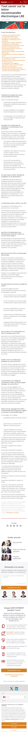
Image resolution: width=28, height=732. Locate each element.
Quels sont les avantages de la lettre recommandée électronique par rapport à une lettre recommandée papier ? (13, 69)
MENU (25, 2)
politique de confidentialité (11, 719)
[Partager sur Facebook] (8, 525)
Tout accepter (14, 723)
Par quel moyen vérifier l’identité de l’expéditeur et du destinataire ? (12, 43)
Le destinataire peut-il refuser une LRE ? (13, 45)
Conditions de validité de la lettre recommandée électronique (11, 35)
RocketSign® (10, 632)
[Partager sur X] (11, 525)
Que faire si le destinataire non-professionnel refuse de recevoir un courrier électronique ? (12, 48)
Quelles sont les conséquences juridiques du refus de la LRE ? (13, 61)
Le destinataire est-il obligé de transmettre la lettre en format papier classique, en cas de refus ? (12, 64)
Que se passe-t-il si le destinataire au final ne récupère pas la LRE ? (13, 58)
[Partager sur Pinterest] (17, 525)
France (7, 697)
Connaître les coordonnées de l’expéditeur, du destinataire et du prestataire (11, 39)
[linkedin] (16, 688)
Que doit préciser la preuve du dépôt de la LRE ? (13, 55)
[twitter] (11, 688)
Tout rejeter (14, 727)
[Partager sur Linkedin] (14, 525)
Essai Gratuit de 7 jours (14, 670)
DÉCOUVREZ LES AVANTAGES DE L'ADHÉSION (14, 675)
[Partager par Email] (21, 525)
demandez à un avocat (13, 512)
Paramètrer (14, 730)
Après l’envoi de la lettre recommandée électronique (13, 52)
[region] (14, 717)
